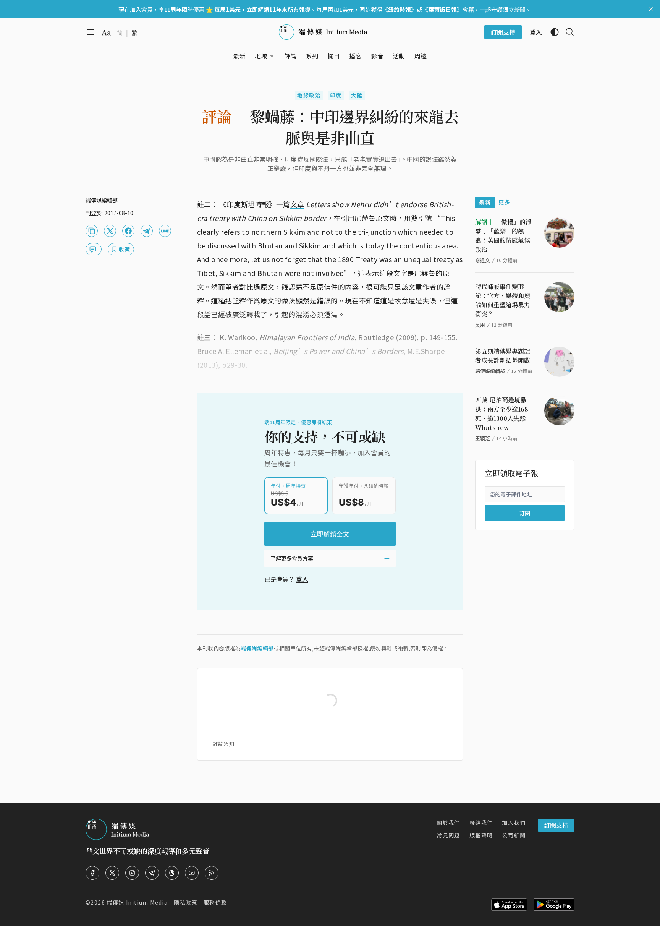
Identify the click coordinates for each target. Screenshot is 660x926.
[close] (651, 9)
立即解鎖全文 (330, 534)
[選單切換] (272, 56)
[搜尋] (566, 32)
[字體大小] (106, 32)
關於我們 (448, 822)
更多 (504, 202)
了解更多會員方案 (291, 558)
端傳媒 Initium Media (137, 902)
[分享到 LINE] (165, 231)
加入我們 (514, 822)
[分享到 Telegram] (147, 231)
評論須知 (223, 744)
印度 (336, 95)
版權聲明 (481, 835)
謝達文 (482, 260)
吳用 (480, 324)
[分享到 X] (110, 231)
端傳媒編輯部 (257, 648)
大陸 (357, 95)
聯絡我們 (481, 822)
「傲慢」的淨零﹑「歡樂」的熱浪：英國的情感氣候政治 (503, 235)
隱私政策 (185, 902)
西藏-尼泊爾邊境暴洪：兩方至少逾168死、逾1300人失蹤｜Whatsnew (503, 414)
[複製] (92, 231)
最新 (485, 202)
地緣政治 (309, 95)
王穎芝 (482, 438)
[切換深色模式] (551, 32)
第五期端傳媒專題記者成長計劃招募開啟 (502, 356)
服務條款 (215, 902)
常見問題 (448, 835)
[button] (261, 56)
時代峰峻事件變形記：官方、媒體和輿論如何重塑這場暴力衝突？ (502, 300)
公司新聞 (514, 835)
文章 (297, 204)
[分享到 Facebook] (128, 231)
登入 (302, 579)
